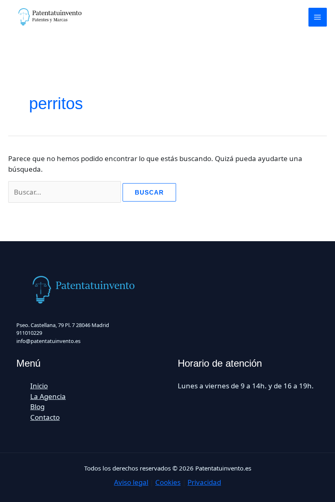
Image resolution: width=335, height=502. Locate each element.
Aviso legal (131, 482)
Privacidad (204, 482)
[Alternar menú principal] (317, 17)
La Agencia (48, 396)
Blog (37, 406)
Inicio (39, 385)
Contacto (45, 417)
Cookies (168, 482)
